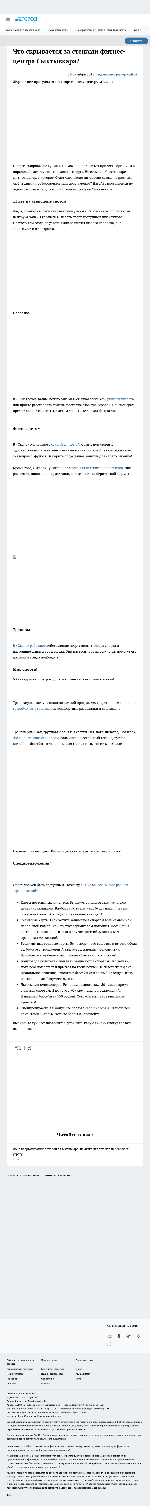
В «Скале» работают (29, 645)
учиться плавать (120, 399)
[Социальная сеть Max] (109, 1344)
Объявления (47, 1378)
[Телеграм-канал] (129, 1336)
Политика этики (84, 1360)
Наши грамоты (15, 1373)
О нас (79, 1368)
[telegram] (30, 1048)
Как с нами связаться (52, 1368)
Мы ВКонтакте (84, 1373)
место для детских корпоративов (96, 468)
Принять (136, 41)
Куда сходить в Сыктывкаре (23, 30)
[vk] (18, 1048)
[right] (145, 30)
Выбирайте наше (58, 30)
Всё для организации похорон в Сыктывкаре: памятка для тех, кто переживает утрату (71, 1153)
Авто (78, 1378)
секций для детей (65, 444)
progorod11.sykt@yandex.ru (22, 1416)
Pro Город (12, 1378)
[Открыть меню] (8, 19)
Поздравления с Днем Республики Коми (101, 30)
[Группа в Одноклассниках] (119, 1336)
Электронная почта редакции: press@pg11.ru (85, 1408)
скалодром (50, 738)
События (11, 1383)
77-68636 (38, 1446)
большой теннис (26, 738)
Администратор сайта (117, 74)
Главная (45, 1383)
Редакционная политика (20, 1368)
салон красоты (97, 1008)
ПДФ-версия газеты (52, 1373)
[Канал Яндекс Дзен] (138, 1336)
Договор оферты (50, 1360)
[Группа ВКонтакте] (109, 1336)
